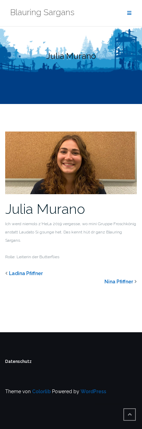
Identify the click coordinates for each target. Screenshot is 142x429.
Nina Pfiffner (118, 281)
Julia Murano (45, 209)
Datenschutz (18, 361)
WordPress (93, 391)
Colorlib (41, 391)
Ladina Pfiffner (26, 273)
